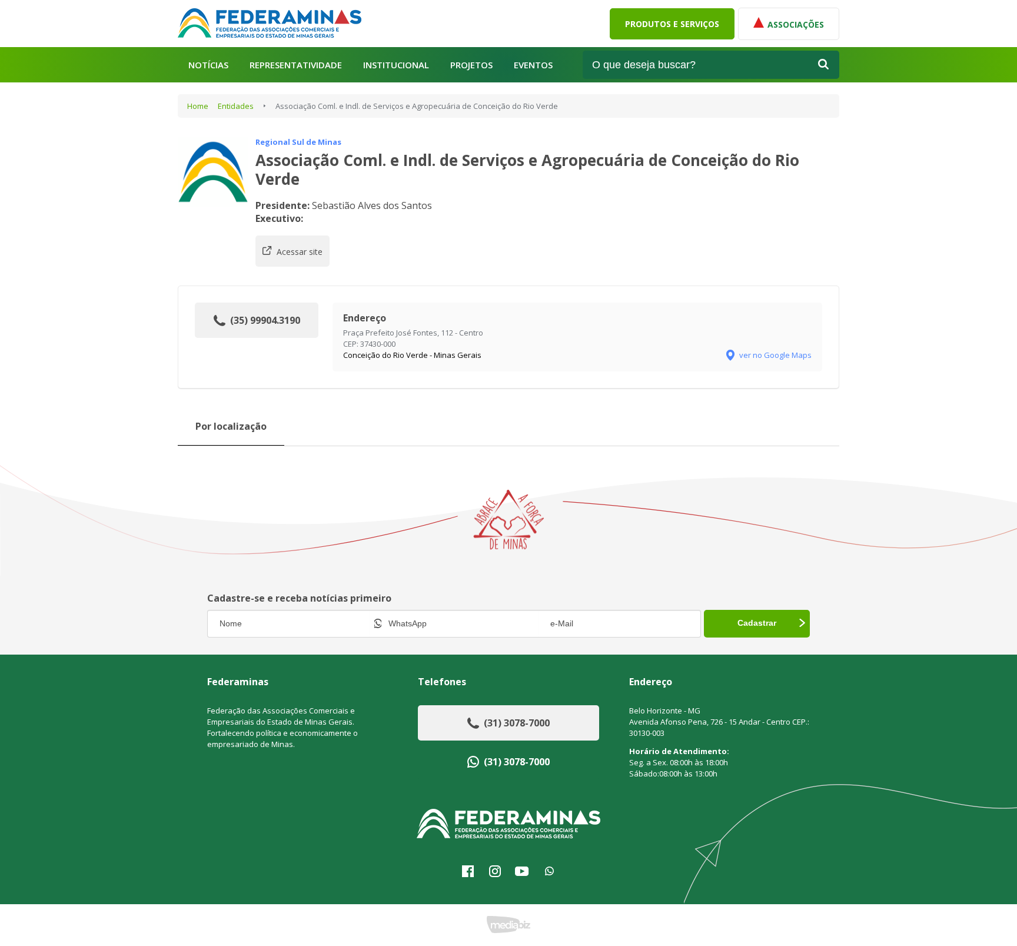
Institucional (396, 65)
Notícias (208, 65)
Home (197, 106)
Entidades (236, 106)
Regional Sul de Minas (298, 142)
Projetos (471, 65)
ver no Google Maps (775, 355)
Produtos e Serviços (672, 23)
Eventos (533, 65)
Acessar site (300, 251)
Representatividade (296, 65)
